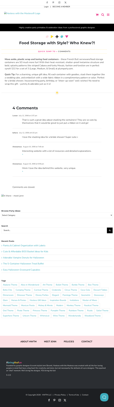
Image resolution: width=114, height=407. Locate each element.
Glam (5, 300)
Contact (85, 395)
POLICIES (69, 341)
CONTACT (86, 341)
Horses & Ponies (18, 300)
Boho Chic (7, 289)
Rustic (90, 310)
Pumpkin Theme (58, 310)
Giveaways (99, 295)
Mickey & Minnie (45, 305)
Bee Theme (93, 284)
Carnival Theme (41, 289)
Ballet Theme (62, 284)
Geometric (85, 295)
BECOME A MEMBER (61, 6)
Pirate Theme (23, 310)
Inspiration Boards (58, 300)
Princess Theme (40, 310)
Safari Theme (102, 310)
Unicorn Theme (29, 315)
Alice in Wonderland (30, 284)
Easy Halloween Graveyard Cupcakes (21, 269)
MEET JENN (50, 341)
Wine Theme (59, 315)
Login (46, 6)
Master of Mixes (90, 300)
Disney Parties (42, 295)
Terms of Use (74, 395)
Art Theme (47, 284)
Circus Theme (71, 289)
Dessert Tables (100, 289)
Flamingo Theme (70, 295)
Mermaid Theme (10, 305)
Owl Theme (8, 310)
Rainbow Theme (76, 310)
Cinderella (56, 289)
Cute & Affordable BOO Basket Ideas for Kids (25, 251)
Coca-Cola (85, 289)
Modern (59, 305)
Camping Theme (23, 289)
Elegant (55, 295)
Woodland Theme (93, 315)
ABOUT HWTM (28, 341)
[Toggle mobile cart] (97, 14)
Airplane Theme (10, 284)
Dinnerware (8, 295)
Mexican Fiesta (28, 305)
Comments (64, 51)
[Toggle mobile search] (102, 14)
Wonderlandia (74, 315)
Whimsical (44, 315)
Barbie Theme (78, 284)
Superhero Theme (11, 315)
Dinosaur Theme (24, 295)
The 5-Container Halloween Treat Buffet (23, 263)
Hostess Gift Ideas (38, 300)
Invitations (74, 300)
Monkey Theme (73, 305)
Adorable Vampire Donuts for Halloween (23, 257)
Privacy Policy (60, 395)
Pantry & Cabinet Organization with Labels (24, 245)
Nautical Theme (91, 305)
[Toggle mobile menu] (108, 14)
